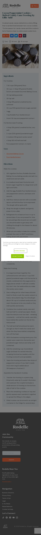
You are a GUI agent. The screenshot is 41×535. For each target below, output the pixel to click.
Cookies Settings (19, 250)
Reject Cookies (30, 256)
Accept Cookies (17, 256)
